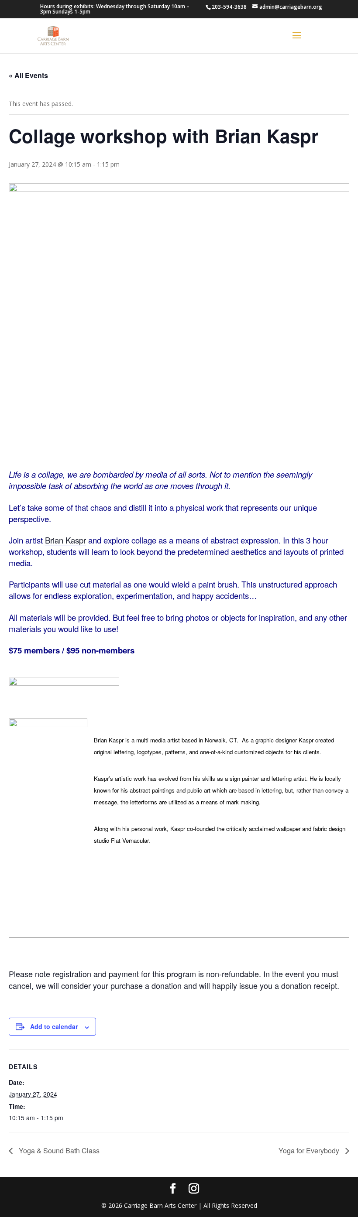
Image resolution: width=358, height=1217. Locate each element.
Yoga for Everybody (310, 1150)
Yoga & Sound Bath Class (58, 1150)
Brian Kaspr (65, 540)
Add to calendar (54, 1026)
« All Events (28, 75)
